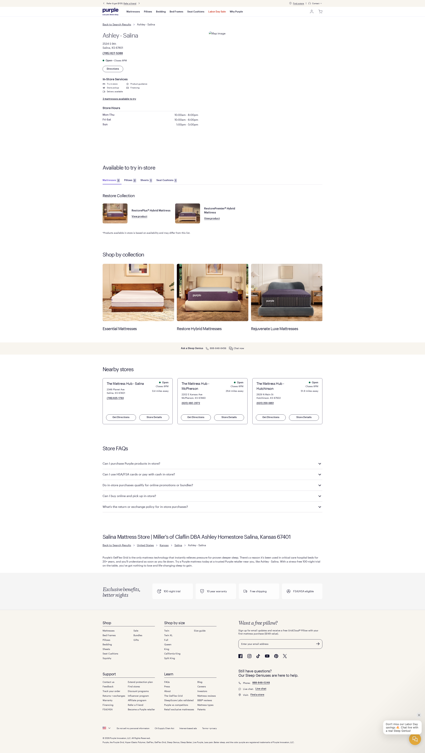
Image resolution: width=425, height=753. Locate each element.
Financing (108, 704)
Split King (169, 658)
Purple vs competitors (176, 704)
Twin (166, 630)
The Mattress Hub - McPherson (195, 385)
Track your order (111, 691)
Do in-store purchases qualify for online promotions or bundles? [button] (148, 485)
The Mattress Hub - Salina (125, 383)
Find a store (298, 3)
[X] (285, 656)
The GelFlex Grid (173, 695)
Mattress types (205, 704)
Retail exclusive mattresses (179, 709)
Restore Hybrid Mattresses (212, 292)
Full (166, 639)
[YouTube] (267, 656)
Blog (199, 682)
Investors (202, 691)
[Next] (139, 3)
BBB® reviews (204, 700)
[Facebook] (240, 656)
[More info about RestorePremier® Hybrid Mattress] (187, 213)
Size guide (200, 630)
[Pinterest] (276, 656)
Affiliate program (137, 700)
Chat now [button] (239, 348)
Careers (201, 686)
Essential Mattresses (138, 292)
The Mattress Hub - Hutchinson (270, 385)
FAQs (167, 682)
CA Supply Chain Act (164, 728)
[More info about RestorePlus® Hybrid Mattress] (115, 213)
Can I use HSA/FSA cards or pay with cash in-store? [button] (139, 474)
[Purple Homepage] (111, 11)
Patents (201, 709)
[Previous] (104, 3)
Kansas (164, 545)
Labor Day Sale (217, 12)
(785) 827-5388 (113, 53)
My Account (312, 12)
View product (139, 216)
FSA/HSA (108, 709)
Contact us (108, 682)
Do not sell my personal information (133, 728)
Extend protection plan (140, 682)
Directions (113, 69)
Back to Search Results (117, 24)
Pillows (148, 12)
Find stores (134, 686)
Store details (154, 417)
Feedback (108, 686)
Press (167, 686)
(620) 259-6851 (265, 403)
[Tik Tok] (258, 656)
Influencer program (138, 695)
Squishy (107, 658)
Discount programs (138, 691)
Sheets (145, 180)
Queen (167, 644)
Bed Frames (176, 12)
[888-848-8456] (207, 348)
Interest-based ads (188, 728)
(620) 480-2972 (191, 403)
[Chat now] (231, 348)
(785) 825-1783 (115, 398)
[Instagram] (249, 656)
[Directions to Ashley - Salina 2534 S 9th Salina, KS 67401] (266, 52)
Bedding (161, 12)
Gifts (136, 639)
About (167, 691)
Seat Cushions (195, 12)
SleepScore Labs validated (179, 700)
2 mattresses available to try (119, 99)
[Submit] (318, 643)
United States (145, 545)
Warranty (107, 700)
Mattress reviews (206, 695)
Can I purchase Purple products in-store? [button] (131, 463)
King (166, 649)
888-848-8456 (218, 348)
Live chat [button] (260, 689)
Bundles (137, 635)
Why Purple (236, 12)
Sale (135, 630)
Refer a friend (130, 3)
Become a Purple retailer (141, 709)
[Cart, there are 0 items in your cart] (320, 12)
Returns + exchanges (114, 695)
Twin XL (168, 635)
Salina (178, 545)
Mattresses (133, 12)
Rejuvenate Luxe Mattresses (287, 292)
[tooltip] (315, 3)
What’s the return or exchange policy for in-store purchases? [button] (145, 506)
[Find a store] (290, 3)
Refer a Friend (135, 704)
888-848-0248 (261, 683)
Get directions (120, 417)
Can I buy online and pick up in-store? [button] (129, 496)
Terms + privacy (209, 728)
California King (172, 653)
